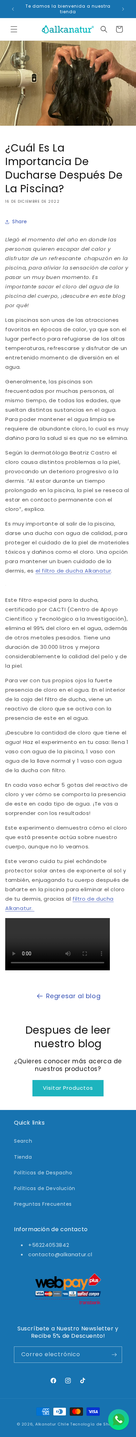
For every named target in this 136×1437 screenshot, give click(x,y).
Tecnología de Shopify (94, 1424)
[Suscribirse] (114, 1354)
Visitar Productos (68, 1088)
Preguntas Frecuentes (43, 1204)
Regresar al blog (73, 996)
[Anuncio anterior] (13, 9)
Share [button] (19, 221)
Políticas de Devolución (44, 1188)
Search (23, 1140)
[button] (14, 29)
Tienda (23, 1157)
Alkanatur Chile (52, 1424)
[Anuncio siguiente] (123, 9)
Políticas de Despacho (43, 1172)
